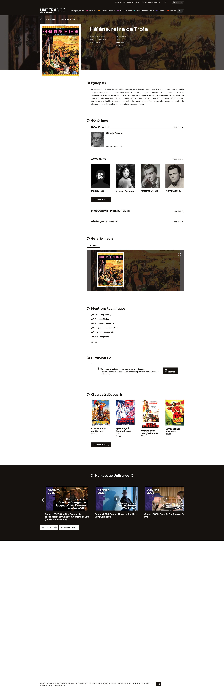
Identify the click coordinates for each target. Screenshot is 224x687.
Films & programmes (77, 11)
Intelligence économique (145, 11)
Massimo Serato (149, 191)
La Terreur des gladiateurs (98, 429)
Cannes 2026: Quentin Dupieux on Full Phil (110, 515)
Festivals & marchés (108, 11)
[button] (179, 255)
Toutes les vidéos (68, 528)
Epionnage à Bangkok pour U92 (123, 431)
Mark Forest (97, 191)
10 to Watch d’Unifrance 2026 (151, 2)
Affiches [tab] (93, 245)
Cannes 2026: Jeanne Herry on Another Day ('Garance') (61, 515)
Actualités (92, 11)
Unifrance (161, 11)
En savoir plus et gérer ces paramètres (52, 685)
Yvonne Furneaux (125, 191)
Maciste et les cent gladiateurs (149, 432)
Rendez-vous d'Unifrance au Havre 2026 (127, 2)
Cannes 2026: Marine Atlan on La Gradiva (162, 514)
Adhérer (173, 11)
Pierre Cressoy (173, 191)
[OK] (158, 684)
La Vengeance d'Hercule (172, 430)
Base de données (126, 11)
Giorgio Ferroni (121, 36)
